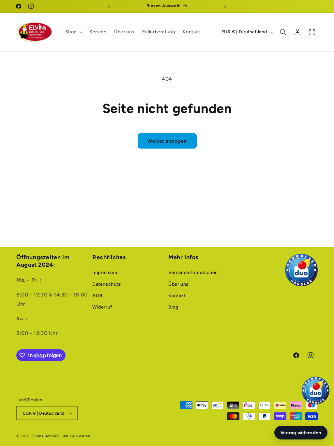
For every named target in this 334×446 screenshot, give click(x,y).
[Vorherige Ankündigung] (109, 6)
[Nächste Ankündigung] (225, 6)
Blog (173, 307)
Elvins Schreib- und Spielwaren (61, 436)
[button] (73, 32)
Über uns (178, 284)
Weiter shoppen (167, 141)
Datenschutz (106, 284)
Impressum (104, 272)
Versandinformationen (193, 272)
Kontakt (177, 295)
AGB (97, 295)
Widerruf (102, 307)
